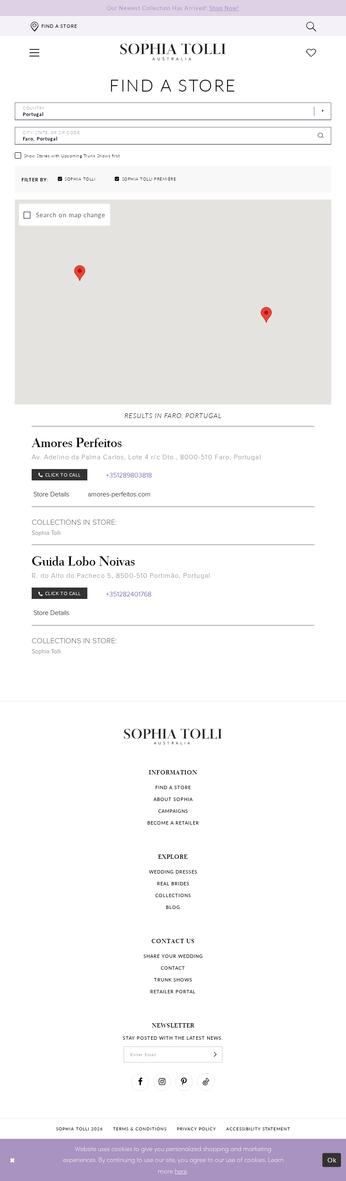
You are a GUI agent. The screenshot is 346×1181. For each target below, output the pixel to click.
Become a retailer (173, 823)
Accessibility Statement (258, 1129)
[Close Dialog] (12, 1159)
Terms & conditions (140, 1129)
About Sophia (173, 799)
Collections (173, 895)
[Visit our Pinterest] (184, 1082)
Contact (173, 968)
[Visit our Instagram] (162, 1082)
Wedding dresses (173, 871)
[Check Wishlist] (311, 52)
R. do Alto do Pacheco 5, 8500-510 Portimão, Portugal (121, 575)
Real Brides (173, 883)
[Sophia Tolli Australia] (173, 51)
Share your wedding (173, 956)
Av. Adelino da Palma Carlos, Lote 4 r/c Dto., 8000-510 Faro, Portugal (146, 456)
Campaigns (173, 811)
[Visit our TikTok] (206, 1082)
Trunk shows (173, 979)
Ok (332, 1159)
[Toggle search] (311, 26)
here (181, 1171)
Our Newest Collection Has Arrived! (173, 7)
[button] (34, 52)
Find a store (173, 787)
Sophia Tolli (46, 532)
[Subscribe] (215, 1054)
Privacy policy (196, 1129)
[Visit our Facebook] (140, 1082)
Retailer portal (173, 991)
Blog (173, 907)
